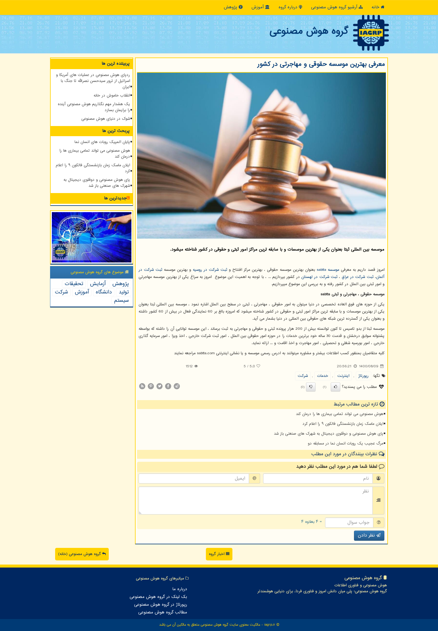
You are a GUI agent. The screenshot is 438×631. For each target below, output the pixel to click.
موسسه (328, 270)
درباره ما (179, 589)
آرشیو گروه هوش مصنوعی (335, 7)
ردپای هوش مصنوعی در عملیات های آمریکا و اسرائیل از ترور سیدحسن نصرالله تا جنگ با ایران (93, 81)
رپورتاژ (363, 376)
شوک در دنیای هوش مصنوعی (105, 119)
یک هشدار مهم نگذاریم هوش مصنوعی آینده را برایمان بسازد (94, 107)
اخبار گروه (217, 554)
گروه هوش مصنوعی (309, 31)
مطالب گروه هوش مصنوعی (162, 612)
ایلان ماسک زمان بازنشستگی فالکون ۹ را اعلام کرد (342, 424)
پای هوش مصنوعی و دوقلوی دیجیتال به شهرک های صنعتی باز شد (328, 433)
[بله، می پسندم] (335, 387)
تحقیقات (74, 284)
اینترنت (343, 376)
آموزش (258, 7)
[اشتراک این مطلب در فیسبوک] (168, 386)
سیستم (121, 300)
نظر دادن (367, 535)
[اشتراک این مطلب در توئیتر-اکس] (159, 386)
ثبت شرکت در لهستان (319, 277)
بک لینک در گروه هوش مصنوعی (158, 597)
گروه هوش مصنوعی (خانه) (80, 554)
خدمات (322, 376)
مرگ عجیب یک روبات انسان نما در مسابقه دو (345, 443)
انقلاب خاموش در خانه (112, 95)
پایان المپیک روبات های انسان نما (102, 142)
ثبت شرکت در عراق (357, 277)
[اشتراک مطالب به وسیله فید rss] (142, 386)
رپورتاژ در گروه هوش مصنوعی (160, 604)
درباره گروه (289, 7)
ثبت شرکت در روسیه (210, 270)
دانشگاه (104, 292)
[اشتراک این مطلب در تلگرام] (176, 386)
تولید (124, 292)
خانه (376, 7)
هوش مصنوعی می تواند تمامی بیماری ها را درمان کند (339, 414)
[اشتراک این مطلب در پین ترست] (150, 386)
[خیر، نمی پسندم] (311, 387)
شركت (303, 376)
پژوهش (231, 7)
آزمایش (97, 284)
